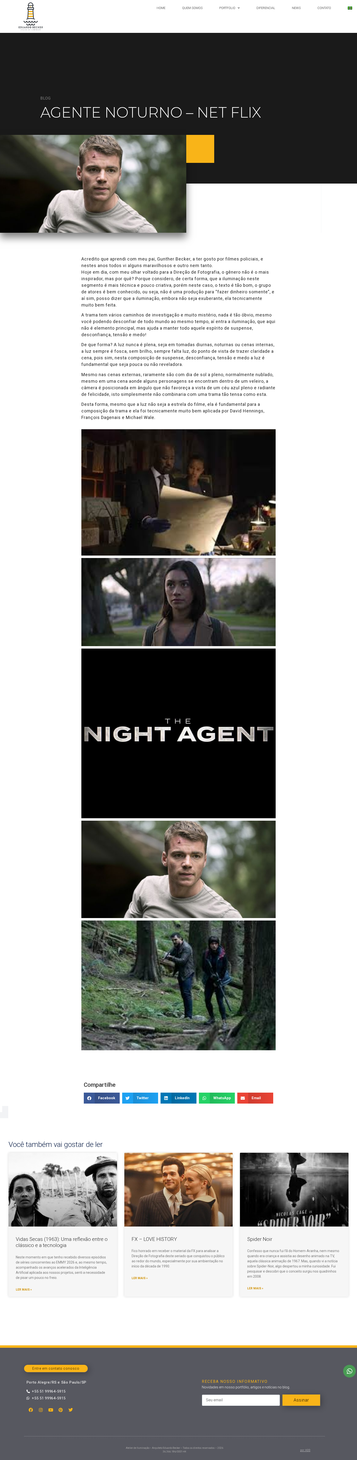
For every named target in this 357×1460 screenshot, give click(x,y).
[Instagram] (40, 1409)
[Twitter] (70, 1409)
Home (161, 8)
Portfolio (227, 8)
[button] (102, 1098)
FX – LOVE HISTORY (154, 1239)
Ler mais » (24, 1289)
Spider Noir (259, 1239)
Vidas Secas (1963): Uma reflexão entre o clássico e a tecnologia (62, 1242)
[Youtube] (50, 1409)
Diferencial (265, 8)
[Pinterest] (60, 1409)
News (296, 8)
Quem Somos (192, 8)
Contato (324, 8)
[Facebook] (30, 1409)
